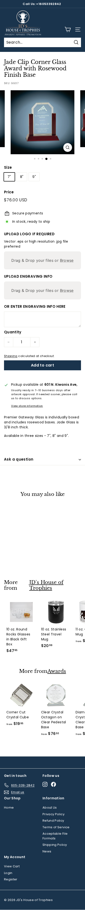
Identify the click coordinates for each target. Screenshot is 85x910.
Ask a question (18, 459)
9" (34, 176)
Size (8, 167)
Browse (67, 260)
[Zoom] (67, 147)
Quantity (12, 332)
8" (22, 176)
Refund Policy (53, 820)
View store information (27, 406)
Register (10, 879)
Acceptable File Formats (55, 836)
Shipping (10, 356)
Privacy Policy (53, 814)
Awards (56, 671)
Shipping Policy (54, 844)
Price (9, 192)
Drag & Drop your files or (42, 260)
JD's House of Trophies (46, 585)
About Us (49, 807)
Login (8, 873)
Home (9, 807)
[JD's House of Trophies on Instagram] (44, 784)
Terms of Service (56, 827)
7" (9, 176)
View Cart (12, 866)
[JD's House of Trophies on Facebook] (53, 784)
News (46, 851)
